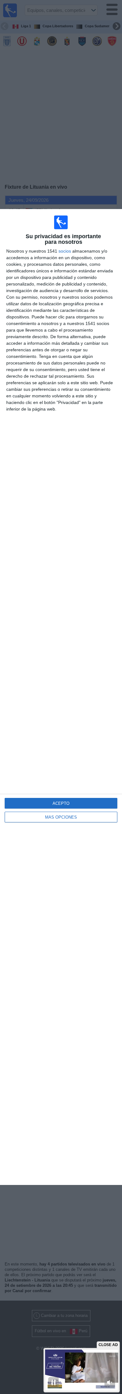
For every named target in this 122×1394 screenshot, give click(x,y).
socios (64, 251)
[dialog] (61, 697)
